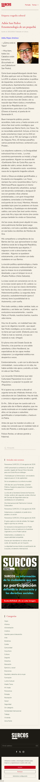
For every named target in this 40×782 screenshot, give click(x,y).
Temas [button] (34, 5)
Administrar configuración (20, 776)
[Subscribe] (37, 746)
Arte (5, 638)
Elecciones (8, 671)
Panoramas (8, 691)
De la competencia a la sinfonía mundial (18, 481)
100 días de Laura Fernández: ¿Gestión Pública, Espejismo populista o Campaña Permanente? (18, 487)
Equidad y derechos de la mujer (15, 674)
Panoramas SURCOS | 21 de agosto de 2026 (19, 509)
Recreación (8, 698)
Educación (7, 664)
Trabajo (6, 714)
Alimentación (8, 628)
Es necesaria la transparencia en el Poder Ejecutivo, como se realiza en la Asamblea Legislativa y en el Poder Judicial (18, 529)
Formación (8, 678)
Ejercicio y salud (9, 668)
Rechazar (20, 772)
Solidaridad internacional (12, 711)
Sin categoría (8, 708)
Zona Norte (8, 721)
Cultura (26, 32)
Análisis (7, 631)
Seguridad (7, 704)
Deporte (7, 658)
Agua (6, 621)
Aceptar (20, 767)
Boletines (7, 641)
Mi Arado (7, 688)
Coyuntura (7, 651)
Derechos (7, 661)
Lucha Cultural (9, 681)
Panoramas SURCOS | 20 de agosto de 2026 (19, 518)
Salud (6, 701)
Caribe (6, 644)
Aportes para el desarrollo (13, 634)
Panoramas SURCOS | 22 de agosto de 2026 (19, 464)
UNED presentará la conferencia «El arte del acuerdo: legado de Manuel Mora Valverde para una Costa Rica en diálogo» (19, 470)
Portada (27, 5)
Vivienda (7, 718)
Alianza (7, 624)
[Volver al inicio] (6, 5)
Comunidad (8, 648)
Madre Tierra (8, 684)
